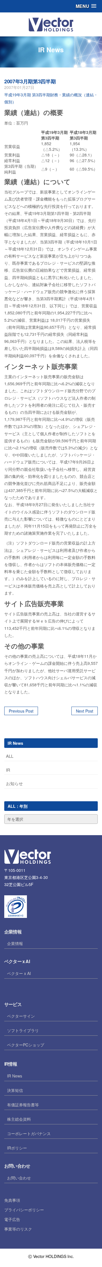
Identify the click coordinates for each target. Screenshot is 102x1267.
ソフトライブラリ (23, 1030)
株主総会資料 (19, 1119)
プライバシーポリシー (24, 1209)
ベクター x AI (19, 973)
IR (8, 770)
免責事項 (12, 1200)
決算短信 (15, 1090)
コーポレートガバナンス (29, 1133)
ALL (9, 756)
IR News (14, 1076)
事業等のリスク (18, 1229)
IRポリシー (17, 1148)
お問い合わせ (19, 1178)
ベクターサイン (21, 1016)
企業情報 (15, 943)
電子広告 (12, 1219)
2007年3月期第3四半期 (30, 81)
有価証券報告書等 (23, 1104)
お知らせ (14, 783)
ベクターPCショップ (25, 1045)
